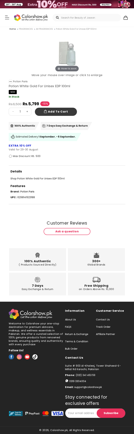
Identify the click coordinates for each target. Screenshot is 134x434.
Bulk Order (71, 348)
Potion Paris (20, 81)
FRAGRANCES (26, 29)
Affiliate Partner (105, 334)
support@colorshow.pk (88, 387)
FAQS (68, 327)
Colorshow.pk (59, 430)
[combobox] (87, 17)
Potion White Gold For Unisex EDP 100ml (76, 29)
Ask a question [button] (67, 231)
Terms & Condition (76, 341)
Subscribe (111, 413)
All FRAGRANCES (44, 29)
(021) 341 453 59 (85, 375)
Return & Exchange (76, 334)
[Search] (58, 17)
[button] (7, 17)
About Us (70, 319)
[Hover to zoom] (67, 52)
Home (12, 29)
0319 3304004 (77, 381)
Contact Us (103, 319)
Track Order (103, 327)
